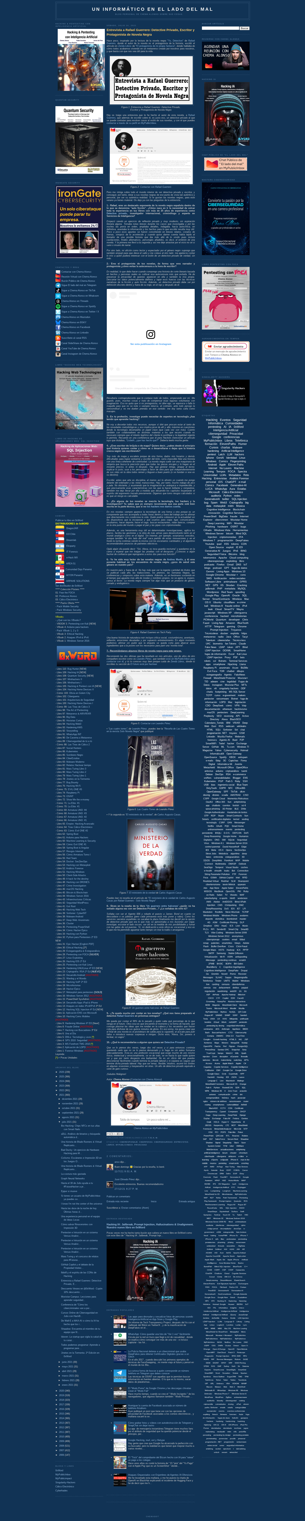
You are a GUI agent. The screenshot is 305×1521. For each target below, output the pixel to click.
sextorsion (242, 898)
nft (215, 688)
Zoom (214, 1056)
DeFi (246, 833)
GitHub (215, 747)
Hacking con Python (76, 933)
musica (213, 1163)
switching (238, 1060)
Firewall (207, 678)
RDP (213, 815)
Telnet (218, 1380)
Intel (238, 877)
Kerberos (208, 1043)
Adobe (217, 902)
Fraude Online (72, 1026)
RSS (221, 726)
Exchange (216, 1118)
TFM (225, 1146)
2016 (62, 1409)
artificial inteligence (212, 1153)
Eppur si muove (69, 1191)
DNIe (243, 809)
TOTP (209, 695)
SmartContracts (221, 598)
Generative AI (212, 550)
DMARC (219, 1036)
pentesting (214, 426)
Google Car (228, 1070)
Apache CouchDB (213, 1256)
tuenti (244, 771)
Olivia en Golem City (79, 693)
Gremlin (215, 974)
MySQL (242, 588)
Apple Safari (228, 888)
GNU (216, 926)
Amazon (230, 622)
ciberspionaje (213, 939)
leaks (226, 871)
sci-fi (243, 805)
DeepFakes (242, 540)
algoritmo (235, 853)
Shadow (209, 1143)
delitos (236, 987)
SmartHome (240, 650)
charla (210, 691)
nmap (206, 943)
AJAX (232, 1249)
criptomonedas (228, 537)
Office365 (240, 788)
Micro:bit (237, 1129)
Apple (222, 464)
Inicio (153, 1201)
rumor (222, 1445)
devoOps (237, 1229)
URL (212, 1383)
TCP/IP (245, 912)
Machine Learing (240, 1328)
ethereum (227, 709)
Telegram (219, 626)
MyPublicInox (240, 1339)
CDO (207, 705)
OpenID (231, 1349)
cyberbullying (210, 898)
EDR (233, 998)
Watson (218, 1387)
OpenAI (225, 595)
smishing (209, 1449)
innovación (214, 512)
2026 (62, 1072)
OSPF (206, 1346)
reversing (228, 716)
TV (226, 895)
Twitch (239, 1215)
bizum (225, 1153)
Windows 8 (217, 605)
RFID (244, 877)
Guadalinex (242, 1297)
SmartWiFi (211, 743)
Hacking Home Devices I (80, 703)
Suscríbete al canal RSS (74, 338)
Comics (223, 461)
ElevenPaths (228, 443)
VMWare (240, 1146)
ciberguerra (240, 612)
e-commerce (239, 774)
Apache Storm (229, 1256)
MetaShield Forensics (214, 1084)
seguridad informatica (235, 1445)
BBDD (245, 1029)
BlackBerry (212, 967)
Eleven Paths (236, 464)
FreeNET (224, 1177)
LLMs (223, 474)
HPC (207, 1301)
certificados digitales (221, 819)
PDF (235, 657)
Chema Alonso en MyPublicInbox (151, 1128)
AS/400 (209, 1253)
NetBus (228, 1342)
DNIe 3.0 (230, 1036)
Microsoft (214, 492)
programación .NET (217, 733)
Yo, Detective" (175, 40)
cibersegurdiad (233, 1225)
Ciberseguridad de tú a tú (79, 741)
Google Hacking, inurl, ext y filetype (146, 1440)
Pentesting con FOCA (77, 954)
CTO (230, 1032)
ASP (208, 995)
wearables (231, 1246)
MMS (220, 1328)
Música (240, 505)
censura (225, 984)
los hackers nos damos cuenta (163, 506)
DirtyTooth (211, 788)
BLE (237, 809)
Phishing (210, 526)
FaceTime (240, 1036)
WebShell (241, 1387)
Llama (243, 664)
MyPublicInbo (240, 1335)
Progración (209, 1356)
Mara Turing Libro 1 (76, 775)
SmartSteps (212, 1211)
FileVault (223, 1287)
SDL (221, 1208)
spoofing (240, 592)
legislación (240, 702)
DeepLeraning (212, 1280)
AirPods (216, 995)
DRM (222, 1174)
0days (237, 943)
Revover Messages (224, 1359)
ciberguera (221, 1156)
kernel (236, 819)
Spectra (242, 471)
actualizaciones (227, 1149)
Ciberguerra (73, 696)
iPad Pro (243, 1425)
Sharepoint (243, 881)
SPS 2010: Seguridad (76, 1040)
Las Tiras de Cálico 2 (79, 744)
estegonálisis (240, 1407)
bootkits (208, 1022)
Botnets (222, 661)
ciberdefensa (238, 984)
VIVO (224, 1019)
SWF (219, 1366)
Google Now (223, 1297)
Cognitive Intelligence (219, 509)
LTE (227, 1125)
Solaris (235, 1373)
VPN (237, 705)
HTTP (208, 626)
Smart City (233, 929)
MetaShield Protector (224, 678)
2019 (62, 1395)
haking (213, 1235)
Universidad (210, 474)
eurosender (211, 1411)
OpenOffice (242, 767)
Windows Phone (229, 915)
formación (211, 443)
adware (214, 681)
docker (224, 633)
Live (221, 1081)
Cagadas (207, 1067)
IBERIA (240, 1304)
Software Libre (213, 581)
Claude (242, 643)
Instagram (217, 685)
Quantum (221, 619)
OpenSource (210, 757)
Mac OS (227, 1328)
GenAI (220, 457)
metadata (230, 588)
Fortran (243, 1287)
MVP (237, 860)
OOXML (227, 650)
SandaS (243, 1015)
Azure (235, 667)
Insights (233, 1308)
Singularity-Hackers (65, 1482)
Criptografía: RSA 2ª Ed (78, 971)
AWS (208, 902)
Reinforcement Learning (215, 1205)
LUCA (209, 488)
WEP (209, 1218)
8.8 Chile (69, 534)
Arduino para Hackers (77, 837)
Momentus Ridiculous (238, 798)
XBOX (232, 757)
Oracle (236, 595)
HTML (210, 729)
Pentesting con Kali (78, 623)
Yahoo (218, 750)
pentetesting (211, 1438)
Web (225, 1387)
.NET (207, 585)
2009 (62, 1441)
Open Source (216, 547)
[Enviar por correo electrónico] (108, 1134)
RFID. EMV (236, 1356)
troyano (233, 733)
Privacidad (140, 1145)
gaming (231, 626)
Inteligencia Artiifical (221, 1187)
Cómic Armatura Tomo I (78, 854)
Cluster (70, 923)
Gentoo (244, 1118)
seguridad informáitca (236, 1026)
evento (229, 829)
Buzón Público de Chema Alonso (78, 281)
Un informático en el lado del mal (152, 9)
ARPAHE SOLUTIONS (76, 581)
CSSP (230, 1270)
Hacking (211, 420)
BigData (223, 516)
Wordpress (213, 592)
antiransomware (215, 829)
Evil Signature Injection (226, 1284)
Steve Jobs (211, 853)
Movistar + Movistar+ (224, 1335)
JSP (246, 1039)
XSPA (230, 957)
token (230, 647)
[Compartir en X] (115, 1134)
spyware (242, 884)
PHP (219, 588)
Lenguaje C (212, 1081)
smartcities (227, 943)
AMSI (212, 1167)
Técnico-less (239, 640)
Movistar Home (239, 519)
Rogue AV (231, 1205)
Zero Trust (232, 1091)
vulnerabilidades (222, 778)
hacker (230, 743)
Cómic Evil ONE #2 (78, 830)
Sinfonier (227, 729)
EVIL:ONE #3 (75, 789)
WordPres (219, 1397)
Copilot (225, 998)
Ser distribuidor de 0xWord (68, 585)
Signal (217, 1143)
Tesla (205, 1019)
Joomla (238, 764)
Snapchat (236, 1050)
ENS (245, 778)
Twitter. (233, 1380)
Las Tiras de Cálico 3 (79, 706)
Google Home (230, 836)
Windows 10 (238, 571)
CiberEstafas (73, 758)
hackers (239, 454)
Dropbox (208, 926)
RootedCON (227, 1088)
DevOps (219, 774)
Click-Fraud (241, 946)
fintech (215, 1414)
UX (218, 1019)
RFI (212, 929)
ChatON (208, 1273)
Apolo (206, 1170)
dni (241, 1094)
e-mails (209, 760)
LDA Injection (243, 1318)
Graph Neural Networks (73, 1178)
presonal (241, 1438)
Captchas (233, 760)
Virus (206, 843)
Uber (232, 1146)
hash (233, 1098)
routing (208, 1105)
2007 (62, 1450)
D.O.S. (227, 833)
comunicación (224, 1094)
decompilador (225, 1229)
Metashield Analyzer (222, 1129)
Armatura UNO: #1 (77, 820)
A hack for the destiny (77, 878)
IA (230, 426)
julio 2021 (67, 1122)
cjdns (243, 1225)
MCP (233, 1125)
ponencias (223, 1438)
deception (224, 1056)
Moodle (233, 1008)
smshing (245, 1163)
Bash (207, 1032)
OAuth (219, 826)
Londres (229, 1325)
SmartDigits (231, 1370)
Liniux (212, 1325)
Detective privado (117, 213)
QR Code (242, 1012)
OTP (206, 815)
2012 (62, 1427)
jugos (246, 1428)
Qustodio (237, 1201)
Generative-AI (239, 485)
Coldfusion (209, 1070)
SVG (213, 1366)
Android (212, 464)
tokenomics (209, 557)
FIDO (207, 1287)
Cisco (231, 946)
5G (245, 991)
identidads (227, 1428)
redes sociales (237, 578)
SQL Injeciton (231, 1208)
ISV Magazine (224, 1184)
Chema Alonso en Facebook (75, 327)
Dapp (208, 1115)
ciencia (207, 987)
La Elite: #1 (74, 803)
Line (206, 1191)
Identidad (231, 457)
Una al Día (70, 1033)
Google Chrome (215, 574)
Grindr (232, 1297)
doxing (206, 795)
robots (207, 661)
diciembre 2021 (70, 1099)
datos (209, 688)
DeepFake (233, 970)
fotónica (225, 1098)
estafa (230, 1407)
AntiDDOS (227, 902)
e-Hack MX (71, 557)
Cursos (213, 447)
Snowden (226, 1373)
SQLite (231, 840)
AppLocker (241, 1256)
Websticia (223, 853)
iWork (224, 1022)
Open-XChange (219, 1349)
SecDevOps (240, 850)
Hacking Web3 (73, 724)
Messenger (239, 822)
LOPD (222, 702)
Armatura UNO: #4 (77, 810)
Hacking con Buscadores (78, 1030)
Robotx (238, 1359)
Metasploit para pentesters (84, 992)
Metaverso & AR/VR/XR (78, 713)
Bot (233, 871)
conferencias (232, 437)
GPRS (243, 581)
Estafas (241, 488)
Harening (242, 1301)
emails (222, 1407)
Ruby (237, 781)
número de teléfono (218, 1101)
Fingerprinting (238, 461)
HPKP (217, 1180)
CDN (230, 1108)
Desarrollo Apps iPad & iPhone (82, 1002)
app (208, 805)
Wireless (237, 598)
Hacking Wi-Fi (73, 785)
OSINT (69, 796)
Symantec (208, 1215)
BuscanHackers (219, 1032)
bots (242, 657)
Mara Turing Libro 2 (76, 772)
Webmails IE (210, 1390)
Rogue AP (209, 1015)
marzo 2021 (68, 1375)
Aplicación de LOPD (75, 1047)
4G (208, 922)
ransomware (222, 698)
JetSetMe (215, 1318)
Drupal (244, 970)
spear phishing (213, 809)
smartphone (219, 664)
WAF (242, 895)
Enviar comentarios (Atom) (135, 1207)
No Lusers (226, 468)
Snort (218, 1373)
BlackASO (213, 1108)
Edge (244, 847)
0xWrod (218, 1249)
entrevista (218, 857)
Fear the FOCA (67, 592)
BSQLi (218, 833)
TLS (207, 932)
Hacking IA (73, 672)
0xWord (59, 1470)
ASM (215, 922)
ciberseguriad (231, 1401)
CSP (224, 1270)
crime (235, 1094)
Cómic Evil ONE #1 (76, 844)
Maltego (240, 1081)
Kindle (232, 1318)
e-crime (241, 602)
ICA (238, 950)
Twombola (242, 1380)
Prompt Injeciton (222, 1356)
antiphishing (240, 802)
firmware (223, 1414)
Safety (226, 1366)
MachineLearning (240, 1191)
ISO (209, 1308)
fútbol (242, 939)
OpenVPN (208, 1046)
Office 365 (220, 802)
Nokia (218, 1198)
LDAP (222, 647)
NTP (245, 1129)
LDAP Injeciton (209, 1322)
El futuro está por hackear (143, 664)
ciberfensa (145, 1142)
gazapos (244, 1418)
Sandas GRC (223, 1050)
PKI (239, 891)
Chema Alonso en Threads (74, 301)
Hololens (206, 1304)
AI (225, 426)
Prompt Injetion (225, 1201)
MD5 (206, 1328)
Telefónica (241, 440)
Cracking (242, 585)
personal (211, 481)
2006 (62, 1455)
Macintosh (230, 1081)
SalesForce (220, 1139)
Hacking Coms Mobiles (78, 1016)
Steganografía (240, 977)
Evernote (207, 1177)
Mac (230, 702)
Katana (225, 1318)
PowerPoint (208, 1136)
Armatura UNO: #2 (77, 817)
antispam (242, 757)
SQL (244, 1088)
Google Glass (213, 1074)
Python (227, 495)
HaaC (224, 926)
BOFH (228, 963)
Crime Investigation (76, 885)
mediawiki (221, 1432)
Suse (243, 1143)
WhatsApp (221, 488)
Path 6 (208, 1088)
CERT (228, 1170)
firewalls (244, 1056)
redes (237, 495)
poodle (233, 1438)
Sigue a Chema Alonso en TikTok (78, 290)
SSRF (235, 1015)
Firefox (221, 564)
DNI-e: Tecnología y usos (78, 1037)
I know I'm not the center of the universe (81, 1203)
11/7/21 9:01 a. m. (126, 1171)
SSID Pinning (240, 1363)
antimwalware (240, 1222)
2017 (62, 1404)
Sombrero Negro (74, 755)
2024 (62, 1081)
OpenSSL (230, 891)
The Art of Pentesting (77, 710)
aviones (212, 1094)
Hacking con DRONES (77, 882)
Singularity (227, 1143)
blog (242, 554)
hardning (241, 1421)
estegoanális (228, 1232)
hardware (222, 526)
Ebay (242, 1174)
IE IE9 (239, 547)
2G (240, 991)
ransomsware (235, 1101)
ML (222, 747)
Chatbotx (218, 1273)
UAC (208, 643)
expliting (206, 1414)
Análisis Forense (74, 868)
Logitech (220, 1325)
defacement (224, 987)
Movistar (239, 523)
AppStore (236, 1029)
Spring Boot (72, 834)
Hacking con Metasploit (78, 865)
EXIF (235, 1174)
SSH (245, 781)
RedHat (225, 881)
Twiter (225, 1380)
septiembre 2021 (71, 1112)
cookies (225, 939)
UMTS (227, 981)
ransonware (241, 1242)
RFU (245, 1356)
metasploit (219, 505)
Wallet (235, 981)
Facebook (222, 485)
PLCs (205, 929)
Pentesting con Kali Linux (79, 964)
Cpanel (223, 1111)
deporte (209, 919)
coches (244, 867)
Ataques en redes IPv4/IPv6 (80, 1006)
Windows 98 (233, 1390)
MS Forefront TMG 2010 (77, 1044)
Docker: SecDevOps (76, 861)
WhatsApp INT (73, 734)
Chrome (242, 626)
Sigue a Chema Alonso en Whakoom (80, 295)
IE (244, 1122)
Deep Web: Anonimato (77, 920)
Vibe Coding (217, 932)
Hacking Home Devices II (81, 689)
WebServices (212, 1149)
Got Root (71, 906)
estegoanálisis (232, 857)
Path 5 (229, 781)
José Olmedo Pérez (125, 1179)
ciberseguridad (163, 1142)
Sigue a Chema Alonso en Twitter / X (80, 311)
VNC (246, 1215)
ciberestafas (224, 640)
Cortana (210, 1036)
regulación (210, 991)
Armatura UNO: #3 (77, 813)
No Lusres (237, 1342)
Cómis (219, 1277)
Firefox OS (233, 1287)
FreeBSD (212, 1290)
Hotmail (244, 750)
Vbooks (233, 895)
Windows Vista (222, 530)
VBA (228, 1383)
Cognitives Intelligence (215, 970)
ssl (214, 661)
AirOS (228, 1253)
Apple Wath (209, 1260)
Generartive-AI (237, 1290)
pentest (211, 454)
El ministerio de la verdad (139, 814)
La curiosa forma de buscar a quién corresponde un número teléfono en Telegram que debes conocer (158, 1372)
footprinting (220, 691)
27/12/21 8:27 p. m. (127, 1189)
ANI (238, 1249)
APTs (246, 1060)
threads (221, 1246)
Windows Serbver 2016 (235, 1218)
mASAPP (233, 1022)
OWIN (220, 1346)
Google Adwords (240, 1294)
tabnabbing (241, 1449)
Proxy (228, 657)
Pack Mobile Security (68, 606)
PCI (216, 1132)
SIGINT (216, 1363)
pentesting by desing (215, 1026)
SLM (233, 881)
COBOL (237, 1170)
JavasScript (243, 1315)
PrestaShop (210, 1050)
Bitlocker (241, 995)
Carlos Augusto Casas (168, 814)
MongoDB (235, 1043)
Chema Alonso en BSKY (73, 322)
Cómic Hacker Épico (76, 930)
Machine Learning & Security (81, 841)
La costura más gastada (73, 1174)
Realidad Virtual (211, 881)
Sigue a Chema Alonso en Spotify (78, 306)
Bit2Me (244, 667)
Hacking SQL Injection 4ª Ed (81, 1009)
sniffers (207, 778)
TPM (246, 1377)
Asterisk (214, 1170)
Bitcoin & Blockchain (77, 892)
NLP (212, 1198)
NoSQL (232, 1012)
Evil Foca (212, 671)
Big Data (70, 717)
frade (241, 1414)
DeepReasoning (214, 908)
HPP (242, 1074)
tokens (235, 543)
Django (243, 1115)
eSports (214, 1160)
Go (207, 974)
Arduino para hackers (78, 627)
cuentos (226, 805)
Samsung (221, 953)
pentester (209, 698)
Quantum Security (77, 675)
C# (245, 1063)
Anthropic (226, 1029)
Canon (245, 1170)
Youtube (209, 543)
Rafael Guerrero (171, 1008)
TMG (240, 1377)
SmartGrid (242, 1370)
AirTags (220, 1167)
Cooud (212, 1277)
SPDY (223, 1363)
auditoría (216, 495)
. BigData (241, 1246)
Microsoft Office (225, 767)
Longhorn (227, 1191)
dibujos (240, 671)
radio (221, 636)
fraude (233, 516)
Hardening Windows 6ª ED (78, 1023)
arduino (219, 771)
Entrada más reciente (117, 1201)
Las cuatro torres (118, 728)
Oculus (228, 1346)
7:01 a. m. (153, 1138)
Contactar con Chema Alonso (76, 271)
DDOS (207, 860)
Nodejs (245, 1043)
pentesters (222, 712)
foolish (236, 805)
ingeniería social (226, 784)
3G (224, 760)
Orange (243, 1084)
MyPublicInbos (212, 1339)
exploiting (231, 561)
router (246, 1101)
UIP (206, 1383)
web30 (233, 991)
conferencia (211, 616)
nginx (205, 1101)
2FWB (211, 963)
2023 (62, 1085)
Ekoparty (70, 546)
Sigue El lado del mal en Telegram (78, 285)
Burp (222, 1170)
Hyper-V (225, 1122)
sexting (245, 819)
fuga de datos (239, 567)
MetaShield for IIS (212, 1194)
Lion (238, 926)
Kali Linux (242, 654)
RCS (245, 1201)
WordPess (209, 1397)
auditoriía (210, 1401)
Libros (110, 1145)
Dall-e (228, 1174)
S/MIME (219, 1015)
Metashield (209, 767)
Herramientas (240, 530)
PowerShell (210, 516)
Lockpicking (215, 1191)
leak (210, 609)
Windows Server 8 (239, 1394)
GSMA (214, 877)
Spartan (244, 1373)
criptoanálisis (232, 771)
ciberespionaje (129, 1142)
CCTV (223, 1108)
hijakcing (207, 1425)
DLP (242, 922)
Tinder (218, 981)
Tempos (220, 471)
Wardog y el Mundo (76, 978)
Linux (242, 457)
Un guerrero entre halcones (162, 906)
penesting (207, 1435)
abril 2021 (67, 1371)
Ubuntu (217, 602)
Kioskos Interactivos (237, 1001)
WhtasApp (221, 1390)
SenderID (221, 929)
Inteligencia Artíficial (229, 1311)
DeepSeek (218, 705)
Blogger (237, 778)
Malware (237, 447)
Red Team (71, 858)
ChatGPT (230, 481)
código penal (212, 1229)
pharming (221, 1242)
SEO (219, 716)
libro (241, 561)
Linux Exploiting (74, 957)
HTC (213, 1301)
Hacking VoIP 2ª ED (76, 982)
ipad (219, 543)
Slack (236, 1143)
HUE (224, 1180)
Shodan (230, 585)
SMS (209, 578)
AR (243, 1249)
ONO (246, 1342)
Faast (206, 622)
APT (237, 647)
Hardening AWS (74, 727)
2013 (62, 1423)
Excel (231, 654)
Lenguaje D (229, 1322)
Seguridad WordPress (77, 902)
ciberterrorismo (213, 884)
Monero (225, 1043)
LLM (229, 454)
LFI (244, 908)
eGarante (234, 1056)
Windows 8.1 (217, 843)
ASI (215, 1253)
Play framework (210, 1201)
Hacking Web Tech (76, 909)
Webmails (240, 736)
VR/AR (236, 723)
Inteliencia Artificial (211, 1311)
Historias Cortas (74, 720)
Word (231, 1222)
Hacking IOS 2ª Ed (76, 961)
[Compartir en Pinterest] (121, 1134)
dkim (242, 791)
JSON (234, 1077)
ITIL (214, 1308)
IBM (228, 723)
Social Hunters (73, 748)
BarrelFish (208, 1267)
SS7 (211, 1139)
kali (206, 605)
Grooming (210, 1001)
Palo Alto (231, 1132)
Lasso (241, 1077)
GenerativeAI (212, 498)
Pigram (232, 1046)
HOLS (216, 1122)
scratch (242, 960)
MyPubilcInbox (211, 1012)
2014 (62, 1418)
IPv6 (235, 550)
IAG (240, 1039)
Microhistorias (73, 985)
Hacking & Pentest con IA (81, 686)
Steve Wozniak (232, 912)
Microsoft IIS (231, 1084)
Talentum (210, 640)
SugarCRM (231, 1377)
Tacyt (245, 636)
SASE (245, 1359)
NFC (230, 788)
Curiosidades (234, 423)
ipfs (217, 1239)
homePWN (223, 1235)
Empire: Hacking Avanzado (80, 823)
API (238, 716)
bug (206, 502)
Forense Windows (74, 1050)
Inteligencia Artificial (225, 430)
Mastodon (208, 912)
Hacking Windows (75, 872)
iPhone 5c (234, 1235)
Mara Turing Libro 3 (76, 768)
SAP (205, 1139)
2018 (62, 1400)
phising (231, 1242)
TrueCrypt (210, 1053)
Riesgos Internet (74, 851)
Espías (207, 1118)
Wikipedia (233, 1019)
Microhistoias (227, 1194)
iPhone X (209, 1239)
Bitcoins (233, 554)
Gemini (210, 571)
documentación (212, 709)
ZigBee (229, 1397)
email (234, 939)
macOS (211, 712)
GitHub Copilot (226, 877)
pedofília (242, 1432)
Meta (213, 850)
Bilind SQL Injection (222, 1267)
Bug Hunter (73, 669)
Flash (215, 1177)
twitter (225, 498)
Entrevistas (181, 1142)
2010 (62, 1436)
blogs (207, 567)
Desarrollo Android (75, 975)
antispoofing (241, 957)
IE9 (207, 850)
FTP (234, 874)
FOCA (231, 471)
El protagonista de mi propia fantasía (155, 46)
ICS (231, 926)
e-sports (223, 898)
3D (243, 857)
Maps (216, 1043)
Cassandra (240, 1270)
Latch (221, 454)
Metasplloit (234, 1332)
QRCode (219, 1136)
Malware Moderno (75, 761)
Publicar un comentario (118, 1196)
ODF (243, 688)
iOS (220, 481)
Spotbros (207, 1377)
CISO (245, 795)
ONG (217, 840)
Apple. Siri (221, 1260)
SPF (226, 791)
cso (214, 987)
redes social (212, 1445)
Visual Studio (232, 867)
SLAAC (219, 977)
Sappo (228, 977)
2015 (62, 1413)
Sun (229, 802)
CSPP (206, 798)
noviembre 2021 (70, 1103)
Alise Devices (242, 1167)
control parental (212, 847)
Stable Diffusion (235, 953)
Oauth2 (209, 802)
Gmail (230, 564)
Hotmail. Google (219, 1304)
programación (225, 540)
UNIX (212, 1019)
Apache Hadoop (228, 995)
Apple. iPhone (233, 1260)
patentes (215, 943)
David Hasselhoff (231, 847)
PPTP (245, 950)
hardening (213, 450)
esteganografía (214, 674)
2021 (62, 1095)
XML (237, 1053)
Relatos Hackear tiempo (78, 765)
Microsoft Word (221, 1008)
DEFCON (236, 833)
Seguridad (242, 840)
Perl (224, 1046)
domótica (219, 919)
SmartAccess (218, 1370)
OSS (214, 1346)
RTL (228, 1136)
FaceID (240, 998)
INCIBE (207, 1184)
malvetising (210, 1432)
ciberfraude (209, 1156)
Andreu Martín (175, 559)
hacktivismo (241, 709)
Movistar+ (243, 678)
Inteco (241, 1308)
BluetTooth (237, 1267)
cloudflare (229, 602)
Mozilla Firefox (224, 736)
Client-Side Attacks (76, 875)
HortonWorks (233, 1180)
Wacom (209, 1387)
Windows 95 (216, 1091)
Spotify (223, 757)
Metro (243, 1332)
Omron (236, 1346)
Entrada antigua (187, 1201)
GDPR (222, 788)
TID (206, 681)
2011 (62, 1432)
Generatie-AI (235, 1177)
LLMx (220, 1322)
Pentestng (243, 1198)
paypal (244, 987)
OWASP (232, 864)
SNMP (227, 1015)
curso (217, 695)
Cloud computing (238, 557)
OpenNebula (242, 1349)
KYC (233, 1187)
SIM (224, 840)
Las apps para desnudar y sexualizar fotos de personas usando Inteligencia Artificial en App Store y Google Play (160, 1318)
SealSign (208, 867)
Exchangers (243, 1284)
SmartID (245, 929)
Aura (232, 488)
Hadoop (230, 950)
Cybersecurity (231, 750)
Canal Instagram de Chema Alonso (79, 353)
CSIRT (217, 1270)
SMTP (211, 953)
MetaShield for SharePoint (217, 1332)
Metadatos (235, 474)
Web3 (223, 502)
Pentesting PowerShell (77, 927)
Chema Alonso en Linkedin (75, 332)
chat (242, 729)
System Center (214, 1146)
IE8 (227, 1077)
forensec (233, 1414)
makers (242, 695)
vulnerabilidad (232, 1105)
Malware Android (74, 916)
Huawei (231, 1304)
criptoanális (208, 1404)
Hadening (233, 1301)
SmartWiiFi (209, 1373)
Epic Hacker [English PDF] (80, 944)
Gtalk (209, 1122)
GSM (242, 733)
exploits (235, 633)
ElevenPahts (242, 888)
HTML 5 (232, 1039)
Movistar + (232, 574)
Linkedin (211, 736)
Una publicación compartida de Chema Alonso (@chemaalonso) (151, 388)
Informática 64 (224, 764)
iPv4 (244, 605)
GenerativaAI (210, 1294)
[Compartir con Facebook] (118, 1134)
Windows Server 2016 (78, 640)
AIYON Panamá (73, 575)
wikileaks (241, 726)
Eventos (225, 420)
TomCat (217, 1215)
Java (228, 636)
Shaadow (245, 1139)
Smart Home (238, 826)
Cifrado (208, 530)
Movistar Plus (232, 685)
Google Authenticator (215, 812)
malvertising (226, 1060)
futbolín (235, 1418)
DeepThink (232, 1115)
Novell (224, 974)
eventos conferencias (236, 1411)
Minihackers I (74, 682)
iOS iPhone (233, 1425)
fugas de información (215, 654)
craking (242, 1401)
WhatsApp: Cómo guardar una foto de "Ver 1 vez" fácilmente (159, 1334)
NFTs (244, 685)
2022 (62, 1090)
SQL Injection (239, 498)
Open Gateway (234, 753)
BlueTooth (243, 622)
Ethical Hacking (75, 634)
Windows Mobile (211, 915)
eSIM (219, 1232)
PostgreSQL (242, 1046)
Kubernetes (72, 751)
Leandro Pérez (144, 658)
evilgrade (224, 1160)
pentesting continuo (227, 960)
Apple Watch (228, 1063)
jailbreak (210, 588)
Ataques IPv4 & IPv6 (78, 637)
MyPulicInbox (209, 1342)
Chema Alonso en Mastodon (75, 317)
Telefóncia (209, 1380)
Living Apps (223, 571)
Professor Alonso (68, 596)
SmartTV (229, 609)
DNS (238, 564)
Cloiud (226, 1273)
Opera (229, 850)
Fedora (236, 1118)
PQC (227, 826)
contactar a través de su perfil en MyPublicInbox (131, 123)
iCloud (216, 1022)
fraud (206, 1235)
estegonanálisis (212, 1098)
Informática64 (217, 753)
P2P (242, 740)
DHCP (243, 1111)
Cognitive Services (233, 512)
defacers (232, 1156)
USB (206, 784)
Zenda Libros (124, 46)
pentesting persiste (241, 1435)
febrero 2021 (68, 1380)
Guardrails (233, 1074)
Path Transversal (230, 1198)
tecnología (212, 822)
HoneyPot (221, 1001)
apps (208, 664)
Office (237, 636)
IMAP (243, 1180)
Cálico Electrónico (68, 599)
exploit (230, 547)
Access (209, 1063)
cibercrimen (221, 519)
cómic (229, 705)
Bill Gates (238, 963)
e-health (208, 871)
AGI (225, 1249)
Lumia (238, 1325)
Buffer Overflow (218, 946)
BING (244, 550)
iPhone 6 (234, 1160)
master (243, 919)
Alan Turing (230, 1167)
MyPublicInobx (241, 1194)
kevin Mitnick (229, 884)
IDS (233, 908)
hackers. (210, 1421)
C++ (246, 1267)
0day (218, 760)
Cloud (218, 609)
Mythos (223, 1012)
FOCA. (214, 1287)
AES (217, 1029)
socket (218, 1449)
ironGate (237, 1428)
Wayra (240, 609)
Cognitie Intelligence (239, 1067)
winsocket (234, 1452)
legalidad (231, 681)
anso (117, 1162)
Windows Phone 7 (221, 1394)
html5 (232, 898)
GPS (215, 585)
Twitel (222, 743)
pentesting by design (222, 1435)
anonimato (224, 667)
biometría (218, 643)
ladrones (206, 1060)
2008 (62, 1445)
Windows (211, 461)
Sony (244, 1050)
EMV (218, 1070)
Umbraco (220, 1383)
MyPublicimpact (63, 1478)
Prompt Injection (219, 629)
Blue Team (242, 784)
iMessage (210, 960)
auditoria (209, 1225)
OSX (210, 1132)
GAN (229, 822)
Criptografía (236, 502)
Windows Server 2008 (236, 932)
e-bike (241, 1156)
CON (244, 543)
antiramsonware (240, 1397)
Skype (221, 815)
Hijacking (232, 664)
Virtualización (210, 957)
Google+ (207, 1039)
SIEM (208, 1363)
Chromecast (212, 1174)
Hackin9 (210, 1077)
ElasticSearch (239, 1280)
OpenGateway (214, 791)
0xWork (210, 1249)
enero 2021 (68, 1385)
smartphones (218, 1105)
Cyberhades (61, 1490)
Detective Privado (174, 1042)
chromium (243, 1153)
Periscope (241, 1352)
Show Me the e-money (77, 799)
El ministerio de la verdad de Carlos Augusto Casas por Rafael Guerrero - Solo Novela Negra (151, 899)
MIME (213, 1328)
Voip (244, 705)
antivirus (209, 771)
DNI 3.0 (228, 1277)
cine (222, 681)
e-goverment (229, 695)
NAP (206, 1198)
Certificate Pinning (228, 922)
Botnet (234, 698)
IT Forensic (71, 551)
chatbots (216, 805)
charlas (225, 447)
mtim (229, 1432)
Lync (245, 1325)
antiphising (240, 1149)
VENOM (235, 1383)
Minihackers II (75, 679)
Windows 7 (209, 540)
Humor (242, 443)
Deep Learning (216, 523)
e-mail (242, 481)
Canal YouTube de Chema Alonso (78, 348)
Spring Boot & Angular (77, 847)
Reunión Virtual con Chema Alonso (79, 276)
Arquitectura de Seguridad (80, 700)
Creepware (233, 1111)
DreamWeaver (226, 1280)
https (244, 633)
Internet (212, 468)
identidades (216, 1428)
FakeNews (239, 674)
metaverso (210, 636)
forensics (212, 740)
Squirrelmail (224, 1211)
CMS (220, 905)
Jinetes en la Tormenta (78, 779)
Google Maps (209, 950)
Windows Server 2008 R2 (215, 1222)
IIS (221, 585)
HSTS (221, 950)
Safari (219, 895)
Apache (223, 557)
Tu (233, 1215)
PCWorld (208, 619)
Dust (213, 726)
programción (229, 1442)
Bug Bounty (72, 782)
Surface (234, 1211)
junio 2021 (67, 1362)
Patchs (218, 1046)
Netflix (211, 826)
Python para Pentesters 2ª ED (81, 937)
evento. (222, 1411)
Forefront (228, 860)
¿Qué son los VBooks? (69, 620)
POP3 (223, 1132)
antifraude (244, 1019)
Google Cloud (218, 798)
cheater (233, 1153)
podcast (217, 567)
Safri (233, 1366)
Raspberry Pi (73, 792)
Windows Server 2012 (77, 995)
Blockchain (239, 509)
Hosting (220, 1077)
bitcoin (229, 533)
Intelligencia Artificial (219, 1315)
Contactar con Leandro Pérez (156, 723)
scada (225, 795)
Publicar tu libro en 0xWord (69, 520)
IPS (214, 1184)
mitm (231, 505)
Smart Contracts (234, 815)
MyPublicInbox (63, 1474)
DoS (226, 908)
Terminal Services (238, 661)
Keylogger (242, 1187)
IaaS (234, 1184)
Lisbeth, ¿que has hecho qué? (142, 440)
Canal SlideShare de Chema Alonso (79, 343)
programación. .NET (213, 1442)
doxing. (231, 1404)
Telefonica (208, 981)
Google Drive (241, 1070)
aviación (243, 1091)
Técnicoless (211, 633)
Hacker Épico (73, 989)
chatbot (230, 671)
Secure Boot (233, 1139)
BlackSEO (235, 719)
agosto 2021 (68, 1117)
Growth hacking (220, 1039)
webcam (230, 726)
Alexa (225, 719)
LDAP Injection (214, 657)
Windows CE (218, 1218)
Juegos (227, 550)
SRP (230, 1363)
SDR (237, 1088)
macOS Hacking (74, 889)
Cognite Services (221, 1067)
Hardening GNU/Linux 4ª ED (80, 968)
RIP (212, 1359)
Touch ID (226, 1215)
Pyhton (217, 1088)
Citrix (245, 619)
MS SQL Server (237, 691)
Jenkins (206, 1318)
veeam (224, 1452)
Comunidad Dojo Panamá (78, 569)
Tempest (219, 867)
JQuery (233, 1315)
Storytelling (72, 730)
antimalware (230, 581)
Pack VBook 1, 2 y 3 (67, 630)
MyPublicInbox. (226, 1339)
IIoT (246, 1304)
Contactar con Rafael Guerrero (155, 187)
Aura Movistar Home (227, 1263)
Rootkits (219, 912)
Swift (242, 1211)
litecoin (216, 1060)
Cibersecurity (241, 1032)
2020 (62, 1390)
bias (213, 784)
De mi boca (237, 1277)
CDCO (211, 998)
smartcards (234, 1163)
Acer (222, 1253)
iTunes (206, 1428)
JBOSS (208, 1125)
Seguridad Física (216, 554)
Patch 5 (231, 1352)
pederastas (231, 1239)
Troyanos (236, 629)
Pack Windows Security (69, 610)
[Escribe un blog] (111, 1134)
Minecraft (209, 1335)
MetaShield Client (229, 1005)
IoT (245, 564)
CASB (209, 1270)
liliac (222, 1239)
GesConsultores (224, 1294)
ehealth (218, 871)
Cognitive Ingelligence (234, 967)
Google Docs (210, 1297)
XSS (226, 543)
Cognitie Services (239, 1273)
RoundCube (212, 1208)
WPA (207, 1091)
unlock (216, 1452)
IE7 (238, 908)
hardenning (230, 1421)
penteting (222, 1163)
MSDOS (208, 891)
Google (216, 437)
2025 (62, 1076)
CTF (218, 998)
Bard (234, 740)
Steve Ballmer (219, 1377)
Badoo (241, 1263)
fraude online (232, 605)
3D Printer (227, 809)
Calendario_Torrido (214, 723)
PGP (220, 781)
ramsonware (241, 1442)
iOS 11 (216, 1425)
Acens (217, 1063)
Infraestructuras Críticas (78, 899)
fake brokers (241, 1232)
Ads (205, 888)
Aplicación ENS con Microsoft (81, 1013)
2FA (241, 537)
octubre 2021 (69, 1108)
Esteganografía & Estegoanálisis (83, 951)
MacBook (218, 891)
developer (234, 619)
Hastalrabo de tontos (237, 812)
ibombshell (232, 919)
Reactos (235, 1136)
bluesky (220, 1401)
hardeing (219, 1421)
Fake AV (226, 1118)
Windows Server (214, 533)
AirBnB (244, 1105)
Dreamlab (70, 540)
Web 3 (232, 1387)
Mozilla (241, 1008)
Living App (217, 622)
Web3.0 (229, 1053)
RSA (228, 774)
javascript (210, 612)
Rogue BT (242, 1205)
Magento (216, 1005)
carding (215, 984)
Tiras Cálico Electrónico (80, 827)
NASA (219, 1342)
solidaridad (211, 1246)
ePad (239, 1404)
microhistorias (239, 616)
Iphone (210, 457)
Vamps (220, 1053)
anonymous (237, 936)
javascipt (241, 1098)
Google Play (212, 595)
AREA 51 (70, 563)
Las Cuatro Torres (146, 809)
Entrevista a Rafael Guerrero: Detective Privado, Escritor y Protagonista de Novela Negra (151, 32)
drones (215, 795)
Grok (224, 1074)
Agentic (228, 674)
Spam (214, 502)
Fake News (210, 647)
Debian (209, 774)
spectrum (227, 1449)
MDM (207, 1005)
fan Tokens (230, 643)
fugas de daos (224, 1418)
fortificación (220, 578)
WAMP (244, 1383)
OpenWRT (210, 1352)
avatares (244, 915)
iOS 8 (224, 1425)
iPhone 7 (244, 1235)
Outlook (242, 864)
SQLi (218, 729)
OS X (221, 850)
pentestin (243, 1022)
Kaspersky (218, 1125)
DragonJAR (71, 528)
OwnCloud (221, 1352)
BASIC (220, 963)
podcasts (209, 564)
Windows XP (225, 612)
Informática (223, 1308)
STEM (206, 1366)
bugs (243, 526)
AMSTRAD (235, 795)
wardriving (222, 991)
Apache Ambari (239, 1253)
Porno (233, 974)
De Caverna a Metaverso (79, 737)
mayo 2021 (68, 1366)
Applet (238, 1063)
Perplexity (209, 716)
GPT (226, 567)
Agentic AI (224, 740)
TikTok (234, 791)
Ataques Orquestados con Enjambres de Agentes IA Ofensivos (160, 1475)
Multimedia (220, 864)
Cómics (209, 485)
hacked (224, 616)
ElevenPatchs (209, 1284)
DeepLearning (237, 712)
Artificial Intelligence (232, 450)
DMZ (241, 905)
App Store (214, 888)
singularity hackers (228, 688)
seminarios (208, 1029)
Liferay (239, 1322)
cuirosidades (220, 1404)
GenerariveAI (223, 1290)
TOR (222, 671)
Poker (240, 1132)
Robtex (245, 1136)
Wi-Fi (222, 957)
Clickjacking (231, 905)
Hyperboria (236, 1122)
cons (243, 574)
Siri (236, 729)
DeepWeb (217, 860)
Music (245, 926)
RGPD (206, 1359)
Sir (239, 1366)
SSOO (241, 1208)
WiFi (229, 523)
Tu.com (231, 747)
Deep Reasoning (212, 836)
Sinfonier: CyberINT (76, 913)
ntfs (235, 1432)
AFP (205, 1167)
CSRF (222, 822)
